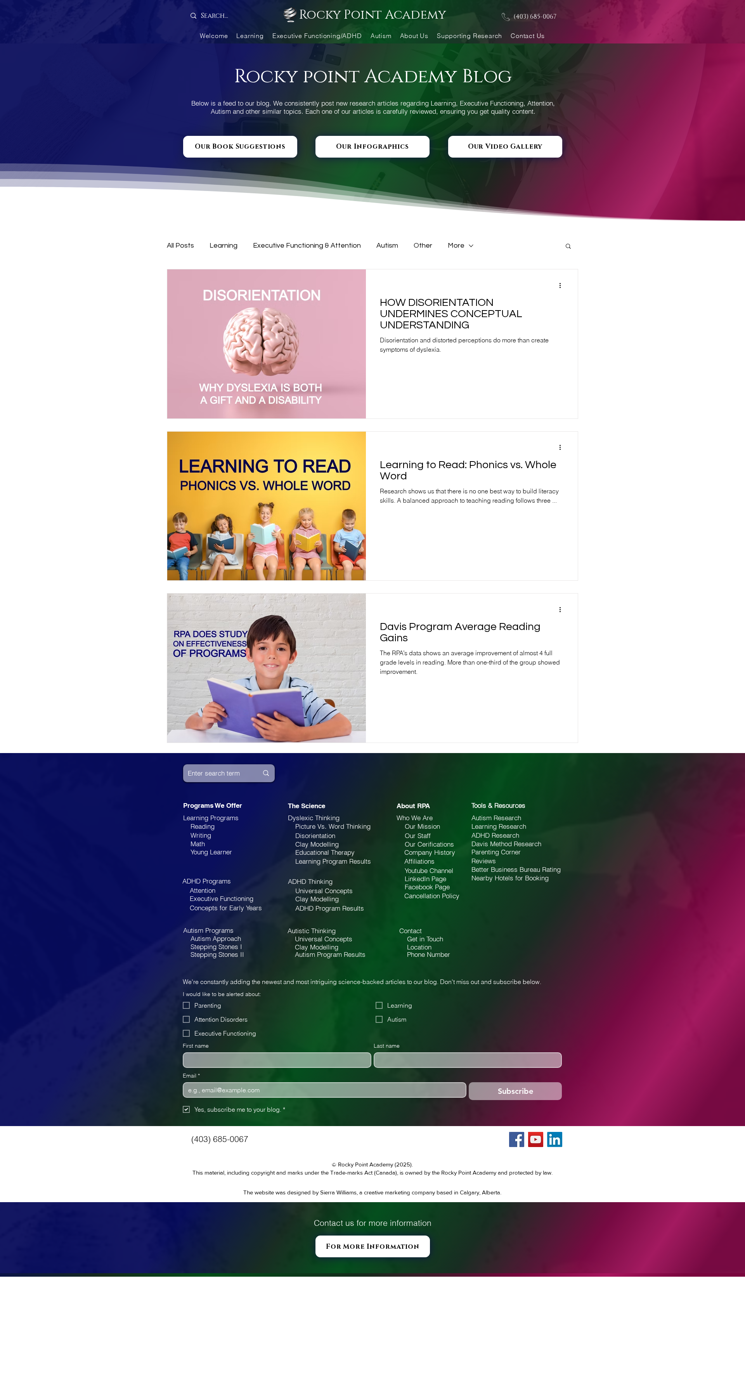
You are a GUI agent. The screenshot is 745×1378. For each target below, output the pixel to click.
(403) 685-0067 (534, 16)
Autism (387, 245)
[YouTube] (535, 1139)
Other (423, 245)
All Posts (180, 245)
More (456, 245)
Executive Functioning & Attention (307, 245)
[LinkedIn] (554, 1139)
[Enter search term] (266, 773)
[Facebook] (516, 1139)
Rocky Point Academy (372, 15)
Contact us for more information (372, 1223)
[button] (568, 247)
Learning (223, 245)
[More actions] (562, 285)
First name (196, 1046)
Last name (387, 1046)
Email (191, 1076)
